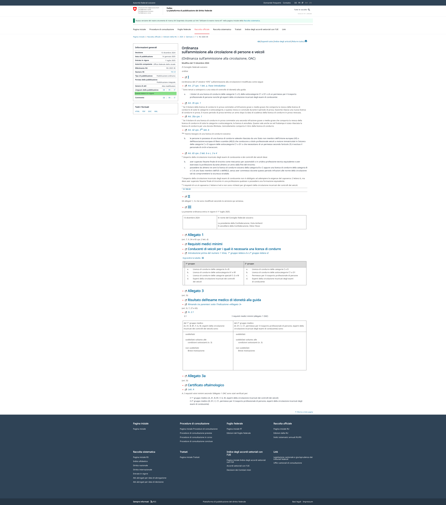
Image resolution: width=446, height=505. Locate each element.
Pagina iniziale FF (234, 429)
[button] (162, 29)
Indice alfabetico (140, 461)
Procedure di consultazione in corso (196, 437)
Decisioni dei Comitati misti (239, 470)
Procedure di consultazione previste (196, 433)
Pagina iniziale (139, 37)
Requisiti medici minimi (205, 244)
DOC (150, 111)
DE (295, 3)
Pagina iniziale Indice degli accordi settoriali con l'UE (246, 461)
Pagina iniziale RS (141, 457)
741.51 (173, 72)
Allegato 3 (196, 290)
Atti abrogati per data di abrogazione (149, 478)
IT (302, 3)
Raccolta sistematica (252, 20)
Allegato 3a (197, 375)
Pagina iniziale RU (281, 429)
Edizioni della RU (170, 37)
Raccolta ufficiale (154, 37)
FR (299, 3)
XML (156, 111)
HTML (137, 111)
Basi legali (296, 501)
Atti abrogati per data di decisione (148, 482)
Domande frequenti (272, 3)
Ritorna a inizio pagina (303, 412)
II (189, 196)
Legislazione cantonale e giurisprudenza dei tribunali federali (293, 458)
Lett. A (191, 389)
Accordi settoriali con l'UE (238, 466)
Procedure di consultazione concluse (196, 441)
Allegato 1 (196, 234)
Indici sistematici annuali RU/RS (287, 437)
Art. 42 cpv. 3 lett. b (198, 129)
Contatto (287, 3)
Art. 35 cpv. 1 (194, 103)
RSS (153, 501)
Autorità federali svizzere (144, 3)
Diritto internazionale (142, 469)
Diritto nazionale (140, 465)
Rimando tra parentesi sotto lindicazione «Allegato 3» (214, 304)
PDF (143, 111)
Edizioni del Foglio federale (239, 433)
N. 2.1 (191, 312)
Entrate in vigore (140, 473)
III (189, 207)
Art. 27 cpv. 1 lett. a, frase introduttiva (206, 85)
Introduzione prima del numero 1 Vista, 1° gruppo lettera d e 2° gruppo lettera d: (228, 253)
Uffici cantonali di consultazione (288, 463)
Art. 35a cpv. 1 (195, 116)
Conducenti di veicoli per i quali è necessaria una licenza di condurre (234, 249)
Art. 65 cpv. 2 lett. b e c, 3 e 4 (202, 153)
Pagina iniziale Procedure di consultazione (199, 429)
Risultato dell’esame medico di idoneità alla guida (224, 300)
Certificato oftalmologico (206, 385)
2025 (181, 37)
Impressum (308, 501)
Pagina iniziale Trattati (190, 457)
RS (187, 189)
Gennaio (189, 37)
